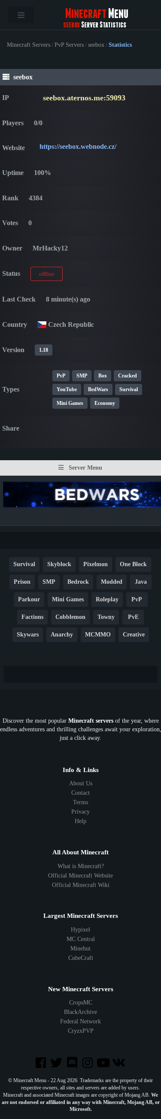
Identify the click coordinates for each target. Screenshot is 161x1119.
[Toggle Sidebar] (21, 14)
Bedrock (78, 582)
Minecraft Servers (28, 45)
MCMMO (98, 634)
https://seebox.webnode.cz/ (77, 146)
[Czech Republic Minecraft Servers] (41, 324)
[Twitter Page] (57, 1063)
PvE (133, 617)
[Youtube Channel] (104, 1063)
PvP (61, 376)
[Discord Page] (72, 1063)
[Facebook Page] (41, 1063)
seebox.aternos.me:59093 (84, 98)
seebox (96, 45)
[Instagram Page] (88, 1063)
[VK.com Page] (119, 1063)
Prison (22, 582)
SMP (81, 376)
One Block (133, 564)
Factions (32, 617)
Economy (104, 403)
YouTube (67, 389)
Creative (134, 634)
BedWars (98, 389)
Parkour (29, 599)
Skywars (28, 634)
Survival (128, 389)
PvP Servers (69, 45)
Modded (111, 582)
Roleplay (107, 599)
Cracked (127, 376)
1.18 (43, 350)
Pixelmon (95, 564)
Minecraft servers (90, 721)
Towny (106, 617)
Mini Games (70, 403)
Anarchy (62, 634)
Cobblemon (70, 617)
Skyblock (59, 564)
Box (102, 376)
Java (141, 582)
